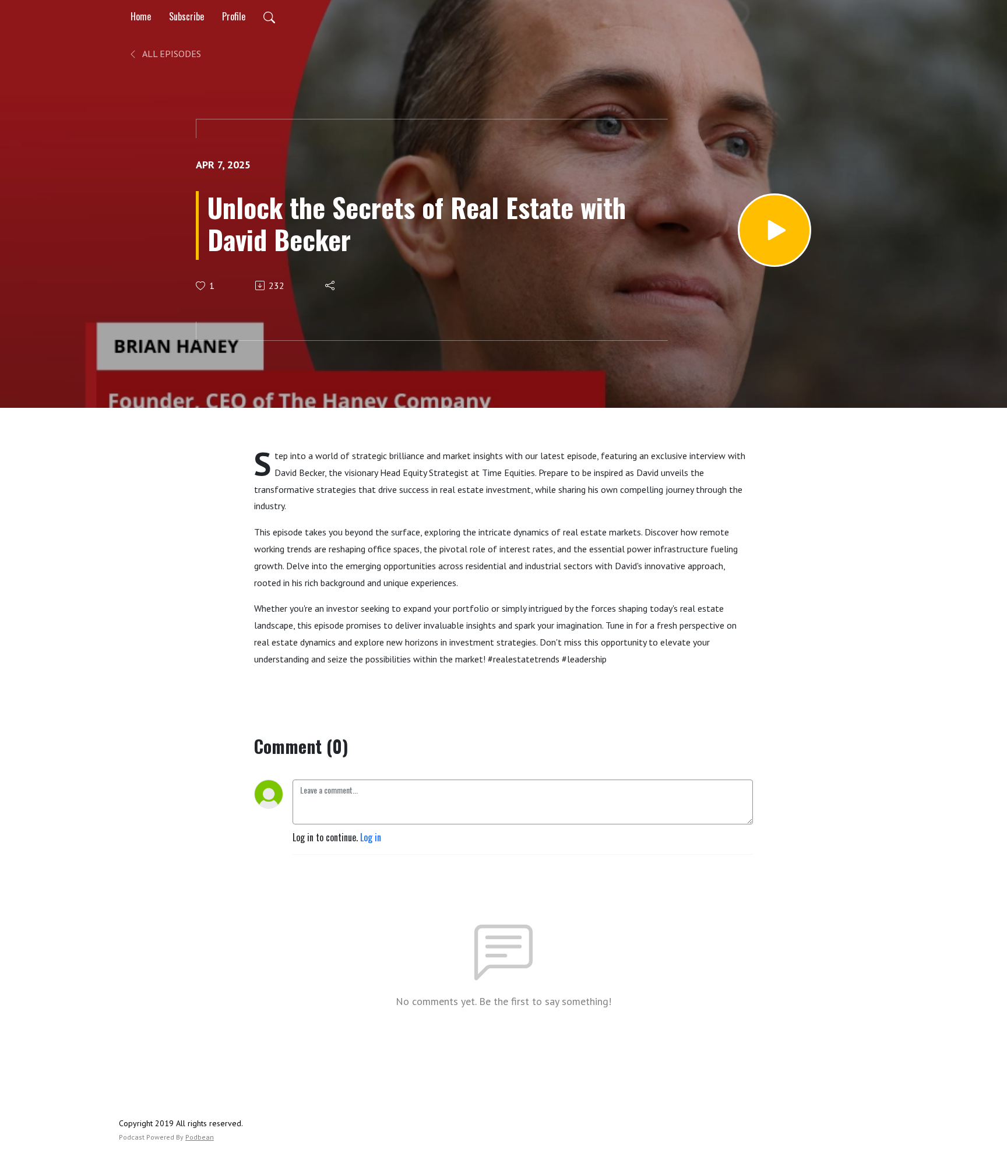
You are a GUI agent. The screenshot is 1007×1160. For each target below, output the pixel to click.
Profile (233, 16)
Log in (370, 837)
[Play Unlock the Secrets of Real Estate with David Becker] (774, 230)
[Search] (269, 16)
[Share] (330, 285)
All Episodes (170, 53)
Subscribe (186, 16)
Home (141, 16)
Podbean (199, 1137)
